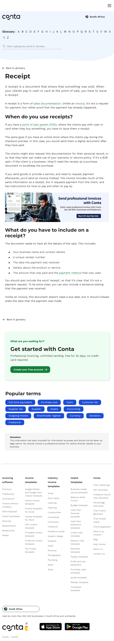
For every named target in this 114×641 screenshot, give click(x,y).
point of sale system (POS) (39, 124)
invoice (79, 103)
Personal (52, 550)
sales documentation (47, 103)
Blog (95, 539)
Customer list (90, 402)
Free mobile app (101, 485)
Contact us (99, 554)
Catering (52, 503)
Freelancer (15, 422)
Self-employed (9, 511)
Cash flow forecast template (76, 513)
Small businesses (11, 516)
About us (98, 549)
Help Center (99, 544)
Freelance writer (56, 531)
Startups (6, 521)
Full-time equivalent (20, 402)
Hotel (50, 546)
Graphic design (55, 536)
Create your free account (28, 369)
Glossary (8, 31)
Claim (69, 402)
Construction (54, 512)
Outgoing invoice (18, 415)
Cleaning (52, 507)
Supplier (36, 409)
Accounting (73, 409)
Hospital (52, 541)
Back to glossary (15, 68)
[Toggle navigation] (108, 5)
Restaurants (8, 530)
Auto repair (53, 498)
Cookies (14, 636)
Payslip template (79, 557)
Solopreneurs (9, 526)
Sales (50, 565)
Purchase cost (49, 402)
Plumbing (52, 560)
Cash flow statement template (76, 524)
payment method (70, 272)
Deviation (95, 415)
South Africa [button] (97, 16)
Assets (54, 409)
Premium (6, 489)
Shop (50, 569)
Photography (54, 555)
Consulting (53, 517)
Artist (50, 493)
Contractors (8, 499)
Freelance (53, 526)
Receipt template (79, 582)
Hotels (5, 535)
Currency (75, 415)
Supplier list (16, 409)
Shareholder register (49, 415)
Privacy (5, 636)
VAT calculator (100, 490)
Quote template (79, 577)
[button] (20, 609)
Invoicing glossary (102, 526)
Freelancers (8, 494)
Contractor (53, 522)
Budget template (79, 505)
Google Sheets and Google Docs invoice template (33, 492)
